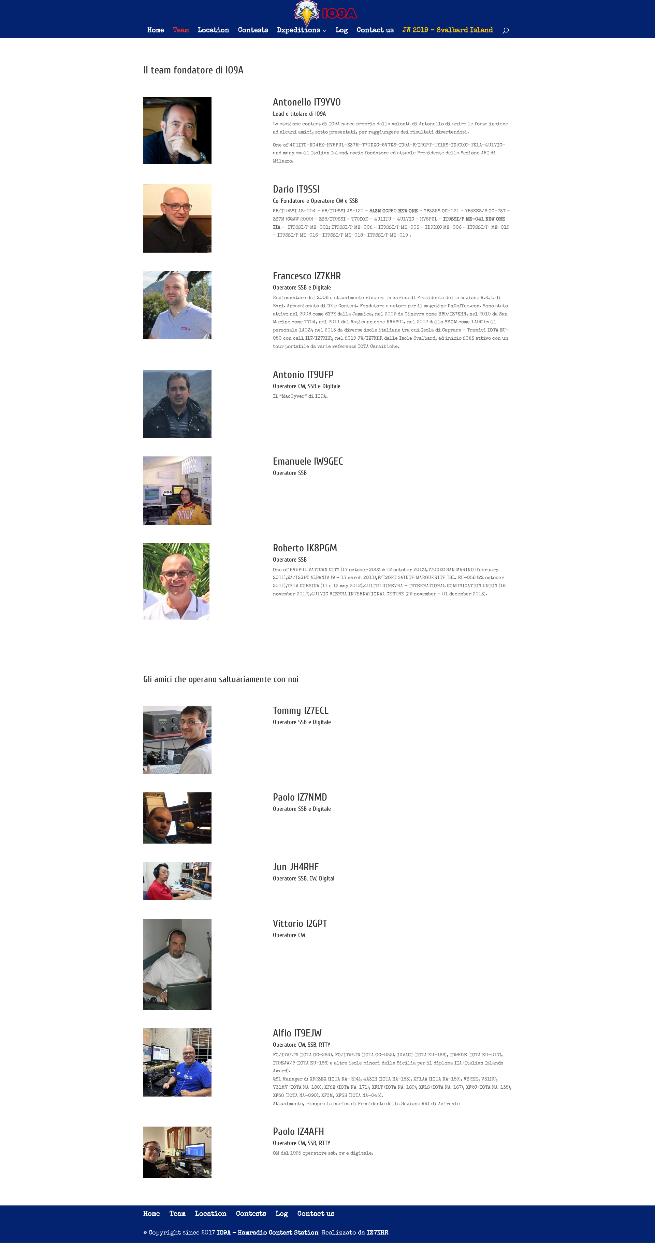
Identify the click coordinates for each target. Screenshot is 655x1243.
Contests (253, 31)
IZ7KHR (377, 1233)
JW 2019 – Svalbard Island (448, 31)
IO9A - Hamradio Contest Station (267, 1233)
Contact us (375, 31)
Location (213, 31)
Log (342, 31)
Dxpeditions (298, 31)
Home (155, 31)
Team (181, 31)
